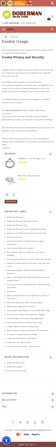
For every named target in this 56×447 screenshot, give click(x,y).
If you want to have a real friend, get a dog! (24, 322)
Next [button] (13, 194)
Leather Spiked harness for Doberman (23, 326)
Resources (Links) (14, 237)
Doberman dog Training (16, 371)
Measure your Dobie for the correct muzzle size (26, 233)
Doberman (11, 291)
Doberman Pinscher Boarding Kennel (22, 221)
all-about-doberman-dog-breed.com (35, 430)
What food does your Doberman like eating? (25, 302)
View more (11, 201)
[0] (49, 20)
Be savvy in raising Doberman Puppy (22, 334)
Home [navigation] (5, 37)
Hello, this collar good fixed (29, 176)
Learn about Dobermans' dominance (22, 338)
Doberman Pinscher (15, 217)
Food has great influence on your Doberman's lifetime (29, 259)
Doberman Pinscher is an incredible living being (26, 229)
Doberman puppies (15, 367)
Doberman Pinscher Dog (17, 225)
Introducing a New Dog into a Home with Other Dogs (28, 310)
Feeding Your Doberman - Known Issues (23, 346)
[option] (28, 166)
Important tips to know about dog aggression (25, 318)
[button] (51, 29)
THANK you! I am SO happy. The (31, 159)
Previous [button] (7, 194)
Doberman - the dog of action (19, 342)
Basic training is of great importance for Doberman (27, 330)
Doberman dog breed (16, 363)
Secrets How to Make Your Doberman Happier (26, 314)
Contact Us (29, 23)
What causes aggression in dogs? (21, 306)
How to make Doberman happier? (21, 248)
